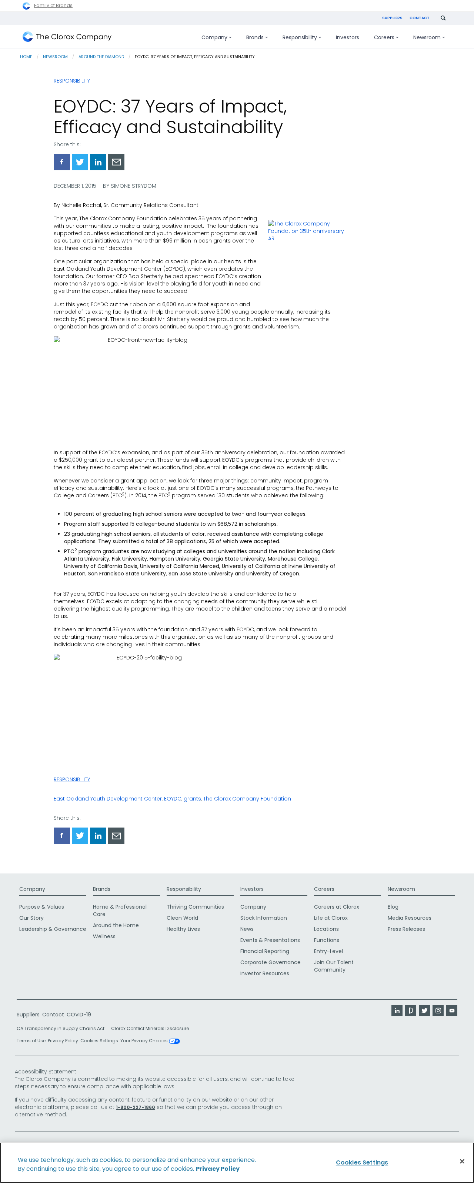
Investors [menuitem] (347, 37)
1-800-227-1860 (135, 1107)
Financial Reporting (264, 951)
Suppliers (392, 18)
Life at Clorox (331, 918)
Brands (101, 889)
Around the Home (116, 925)
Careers (324, 889)
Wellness (104, 936)
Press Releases (406, 929)
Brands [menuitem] (255, 37)
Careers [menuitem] (384, 37)
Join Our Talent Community (334, 966)
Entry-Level (328, 951)
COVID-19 (79, 1014)
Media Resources (409, 918)
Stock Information (263, 918)
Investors (252, 889)
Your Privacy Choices (144, 1041)
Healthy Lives (183, 929)
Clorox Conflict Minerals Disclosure (150, 1028)
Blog (393, 906)
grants (192, 798)
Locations (326, 929)
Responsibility (72, 80)
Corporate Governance (270, 962)
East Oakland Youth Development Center (108, 798)
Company (32, 889)
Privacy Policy (63, 1040)
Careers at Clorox (336, 906)
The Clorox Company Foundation (247, 798)
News (247, 929)
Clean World (182, 918)
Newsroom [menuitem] (427, 37)
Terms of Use (31, 1040)
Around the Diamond (101, 57)
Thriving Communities (195, 906)
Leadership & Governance (52, 929)
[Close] (462, 1161)
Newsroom (55, 57)
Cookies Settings (99, 1040)
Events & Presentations (270, 940)
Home (26, 57)
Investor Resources (264, 973)
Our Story (31, 918)
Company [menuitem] (214, 37)
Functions (326, 940)
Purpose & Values (41, 906)
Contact (420, 18)
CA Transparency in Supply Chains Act (63, 1028)
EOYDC (172, 798)
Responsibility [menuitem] (300, 37)
